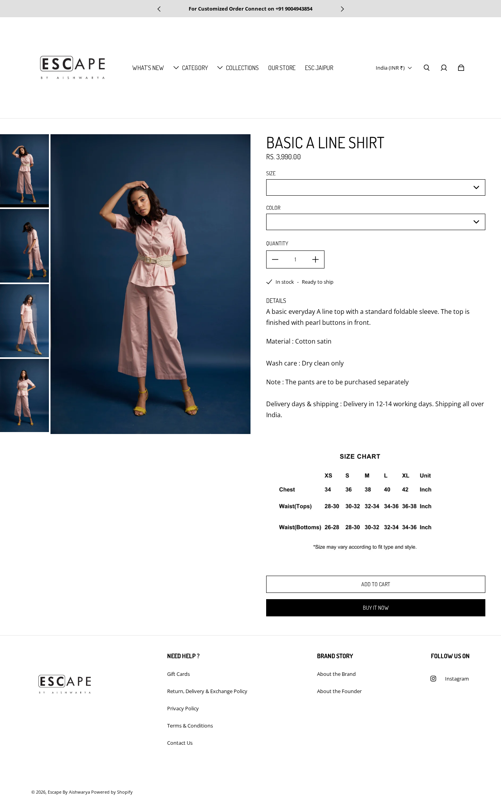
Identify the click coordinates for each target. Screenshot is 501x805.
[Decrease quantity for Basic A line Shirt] (275, 259)
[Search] (426, 67)
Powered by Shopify (112, 792)
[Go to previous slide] (159, 9)
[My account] (443, 67)
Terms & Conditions (190, 725)
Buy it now (376, 607)
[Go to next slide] (342, 9)
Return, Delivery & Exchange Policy (207, 691)
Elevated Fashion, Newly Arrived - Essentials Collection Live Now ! (250, 8)
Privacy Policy (183, 708)
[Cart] (461, 67)
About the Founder (339, 691)
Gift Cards (178, 673)
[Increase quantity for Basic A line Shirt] (315, 259)
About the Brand (336, 673)
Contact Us (180, 742)
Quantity (277, 243)
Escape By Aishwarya (69, 792)
